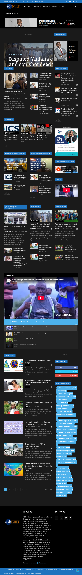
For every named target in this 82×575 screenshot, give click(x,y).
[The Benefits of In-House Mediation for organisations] (57, 100)
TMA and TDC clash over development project (44, 256)
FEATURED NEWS (9, 88)
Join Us (22, 1)
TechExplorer (38, 573)
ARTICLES (61, 6)
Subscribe (73, 375)
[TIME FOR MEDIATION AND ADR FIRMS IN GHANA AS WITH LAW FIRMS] (57, 89)
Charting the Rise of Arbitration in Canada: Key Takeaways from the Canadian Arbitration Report (69, 78)
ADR (27, 407)
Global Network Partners (66, 570)
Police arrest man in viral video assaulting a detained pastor (14, 94)
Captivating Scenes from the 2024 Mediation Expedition (70, 247)
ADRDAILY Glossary (51, 570)
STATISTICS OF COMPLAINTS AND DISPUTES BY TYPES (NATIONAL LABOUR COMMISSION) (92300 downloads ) (64, 475)
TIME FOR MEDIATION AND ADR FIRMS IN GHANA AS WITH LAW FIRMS (69, 90)
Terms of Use (19, 570)
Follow (74, 371)
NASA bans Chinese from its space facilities (43, 138)
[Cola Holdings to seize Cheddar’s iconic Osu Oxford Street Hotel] (34, 75)
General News (24, 133)
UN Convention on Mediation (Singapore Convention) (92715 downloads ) (64, 490)
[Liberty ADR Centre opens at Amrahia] (8, 187)
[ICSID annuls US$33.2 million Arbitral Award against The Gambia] (11, 129)
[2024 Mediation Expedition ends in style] (59, 257)
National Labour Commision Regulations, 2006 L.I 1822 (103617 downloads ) (65, 452)
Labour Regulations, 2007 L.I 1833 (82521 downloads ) (66, 441)
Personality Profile (11, 13)
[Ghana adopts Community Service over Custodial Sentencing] (34, 96)
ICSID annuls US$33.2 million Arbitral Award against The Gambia (11, 138)
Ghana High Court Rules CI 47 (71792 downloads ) (67, 422)
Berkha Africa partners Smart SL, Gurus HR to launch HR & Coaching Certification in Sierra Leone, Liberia (39, 163)
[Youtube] (76, 1)
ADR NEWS (27, 6)
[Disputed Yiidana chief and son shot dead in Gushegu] (41, 216)
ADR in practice (60, 220)
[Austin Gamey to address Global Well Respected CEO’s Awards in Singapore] (34, 189)
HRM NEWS (36, 6)
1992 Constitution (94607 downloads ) (66, 389)
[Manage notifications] (77, 570)
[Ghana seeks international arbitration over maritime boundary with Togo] (34, 107)
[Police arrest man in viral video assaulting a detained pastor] (15, 81)
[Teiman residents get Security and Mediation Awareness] (66, 216)
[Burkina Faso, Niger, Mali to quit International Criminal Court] (28, 129)
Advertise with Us (39, 570)
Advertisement (39, 1)
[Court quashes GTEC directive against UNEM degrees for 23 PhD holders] (34, 85)
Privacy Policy (29, 570)
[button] (75, 6)
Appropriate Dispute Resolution (10, 133)
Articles (27, 365)
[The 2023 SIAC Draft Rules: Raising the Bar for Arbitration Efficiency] (57, 110)
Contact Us (30, 1)
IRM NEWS (45, 6)
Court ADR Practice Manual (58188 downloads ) (66, 415)
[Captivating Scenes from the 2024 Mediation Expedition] (59, 248)
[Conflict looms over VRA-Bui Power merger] (13, 365)
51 (22, 489)
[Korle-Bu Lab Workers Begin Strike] (15, 218)
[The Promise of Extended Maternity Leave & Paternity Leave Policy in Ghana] (34, 177)
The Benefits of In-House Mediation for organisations (69, 101)
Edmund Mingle (36, 169)
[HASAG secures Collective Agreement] (8, 250)
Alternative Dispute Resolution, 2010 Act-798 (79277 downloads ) (66, 397)
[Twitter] (73, 1)
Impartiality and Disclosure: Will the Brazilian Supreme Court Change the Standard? (38, 466)
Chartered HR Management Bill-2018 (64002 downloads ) (65, 406)
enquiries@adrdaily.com (38, 563)
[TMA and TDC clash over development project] (34, 257)
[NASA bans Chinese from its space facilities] (44, 129)
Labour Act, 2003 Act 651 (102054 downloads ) (66, 434)
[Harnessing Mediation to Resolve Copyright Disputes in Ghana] (13, 427)
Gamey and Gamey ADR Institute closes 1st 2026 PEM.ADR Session (14, 165)
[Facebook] (66, 1)
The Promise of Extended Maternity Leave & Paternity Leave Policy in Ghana (38, 382)
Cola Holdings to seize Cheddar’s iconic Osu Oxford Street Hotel (45, 75)
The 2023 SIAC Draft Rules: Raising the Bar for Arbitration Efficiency (69, 111)
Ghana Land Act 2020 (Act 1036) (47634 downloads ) (67, 428)
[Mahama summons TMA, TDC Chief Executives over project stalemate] (34, 246)
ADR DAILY (7, 98)
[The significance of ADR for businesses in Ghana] (13, 449)
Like (75, 367)
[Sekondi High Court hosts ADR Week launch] (13, 407)
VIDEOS (54, 6)
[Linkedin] (69, 1)
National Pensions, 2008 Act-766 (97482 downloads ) (66, 462)
